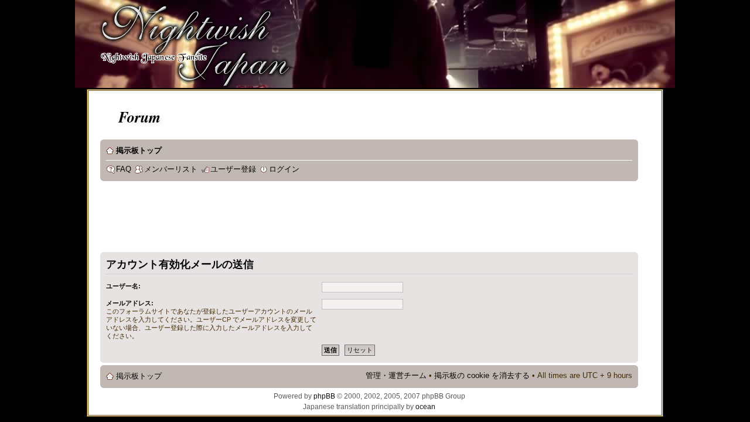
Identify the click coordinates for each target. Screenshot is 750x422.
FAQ (123, 169)
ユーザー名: (123, 286)
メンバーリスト (170, 169)
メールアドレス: (130, 303)
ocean (425, 406)
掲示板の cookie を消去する (482, 376)
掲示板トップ (139, 151)
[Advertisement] (313, 219)
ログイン (284, 169)
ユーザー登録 (233, 169)
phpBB (324, 396)
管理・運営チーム (396, 376)
